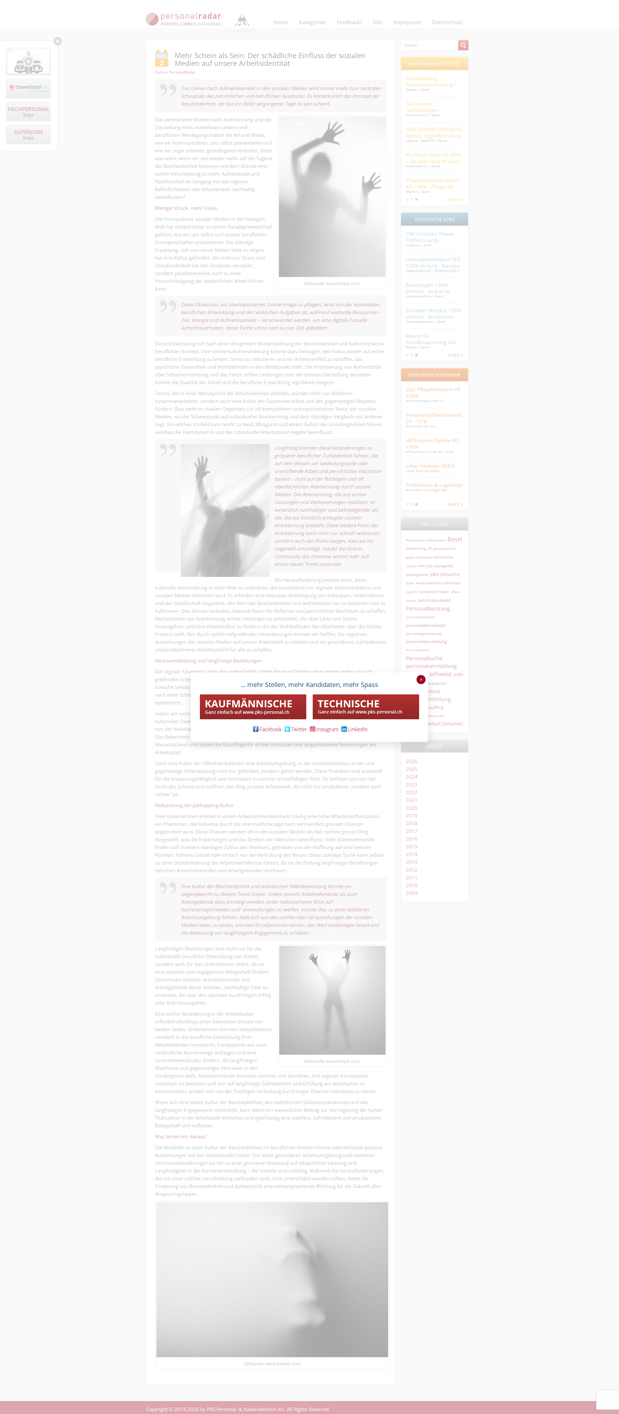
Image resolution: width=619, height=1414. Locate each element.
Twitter (299, 729)
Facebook (271, 729)
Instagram (327, 729)
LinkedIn (358, 729)
